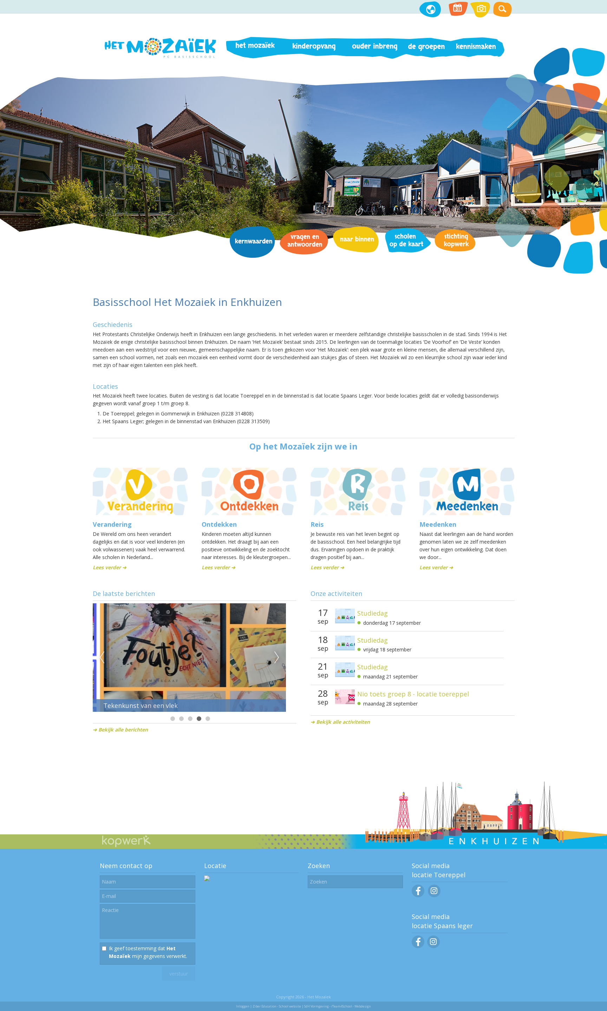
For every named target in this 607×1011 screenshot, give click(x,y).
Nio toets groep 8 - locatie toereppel (413, 694)
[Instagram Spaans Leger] (433, 946)
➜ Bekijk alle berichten (120, 729)
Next (276, 658)
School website (290, 1006)
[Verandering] (140, 513)
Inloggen (242, 1006)
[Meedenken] (466, 513)
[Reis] (358, 513)
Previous (101, 658)
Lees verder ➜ (109, 567)
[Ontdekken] (249, 513)
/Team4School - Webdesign (351, 1006)
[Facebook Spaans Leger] (418, 946)
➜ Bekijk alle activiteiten (340, 721)
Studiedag (372, 613)
